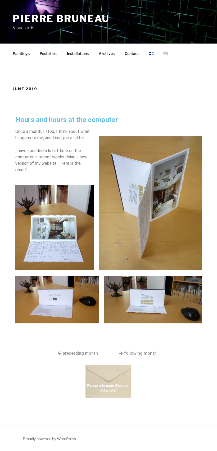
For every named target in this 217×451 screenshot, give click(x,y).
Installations (78, 53)
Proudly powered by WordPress (49, 438)
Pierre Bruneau (61, 18)
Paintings (21, 53)
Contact (132, 53)
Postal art (48, 53)
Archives (107, 53)
